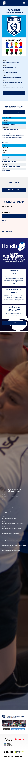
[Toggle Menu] (24, 3)
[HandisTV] (14, 246)
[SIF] (20, 51)
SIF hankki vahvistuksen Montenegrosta (12, 82)
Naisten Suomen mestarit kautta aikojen (11, 528)
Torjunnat (5, 159)
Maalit (4, 155)
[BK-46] (12, 45)
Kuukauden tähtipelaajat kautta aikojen (11, 507)
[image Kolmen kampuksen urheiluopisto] (8, 745)
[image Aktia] (8, 739)
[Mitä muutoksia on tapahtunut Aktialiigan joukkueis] (6, 723)
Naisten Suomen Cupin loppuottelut (10, 533)
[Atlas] (7, 45)
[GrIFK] (7, 51)
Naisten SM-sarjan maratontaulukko (10, 502)
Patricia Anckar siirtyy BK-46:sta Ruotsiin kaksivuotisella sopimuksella (13, 88)
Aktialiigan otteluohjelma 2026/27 (11, 62)
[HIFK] (12, 51)
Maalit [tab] (4, 145)
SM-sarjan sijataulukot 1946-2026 (10, 496)
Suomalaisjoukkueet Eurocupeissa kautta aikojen (14, 545)
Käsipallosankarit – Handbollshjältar (11, 550)
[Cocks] (16, 45)
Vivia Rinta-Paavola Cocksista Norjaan (12, 77)
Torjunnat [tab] (5, 147)
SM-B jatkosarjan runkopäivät (10, 72)
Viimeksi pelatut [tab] (7, 117)
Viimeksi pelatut (7, 122)
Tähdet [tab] (4, 152)
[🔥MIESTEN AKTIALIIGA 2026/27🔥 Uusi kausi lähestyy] (22, 723)
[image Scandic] (20, 739)
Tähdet (4, 169)
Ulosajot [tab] (5, 150)
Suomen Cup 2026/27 (7, 225)
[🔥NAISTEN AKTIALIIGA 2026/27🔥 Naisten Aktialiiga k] (14, 723)
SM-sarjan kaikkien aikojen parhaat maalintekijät (13, 540)
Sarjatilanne (6, 127)
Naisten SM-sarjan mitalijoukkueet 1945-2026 (12, 523)
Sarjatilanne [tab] (6, 120)
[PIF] (16, 51)
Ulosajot (5, 164)
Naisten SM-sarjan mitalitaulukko (10, 518)
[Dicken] (20, 45)
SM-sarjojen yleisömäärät (8, 512)
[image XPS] (20, 752)
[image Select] (8, 752)
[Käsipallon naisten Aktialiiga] (4, 3)
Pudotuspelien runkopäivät (9, 67)
